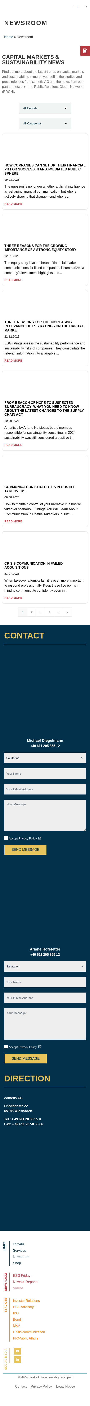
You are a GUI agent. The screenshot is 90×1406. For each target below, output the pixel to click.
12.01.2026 (11, 256)
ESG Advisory (23, 1307)
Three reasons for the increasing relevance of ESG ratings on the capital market (44, 326)
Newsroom (21, 1257)
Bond (17, 1319)
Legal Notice (65, 1386)
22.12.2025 (11, 336)
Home (8, 37)
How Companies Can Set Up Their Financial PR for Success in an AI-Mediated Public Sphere (45, 169)
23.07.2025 (11, 573)
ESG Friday (21, 1275)
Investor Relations (26, 1300)
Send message (25, 850)
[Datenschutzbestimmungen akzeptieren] (39, 838)
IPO (16, 1313)
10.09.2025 (11, 420)
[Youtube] (17, 1351)
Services (19, 1250)
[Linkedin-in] (17, 1359)
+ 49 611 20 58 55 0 (26, 1119)
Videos (18, 1288)
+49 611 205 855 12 (45, 746)
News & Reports (25, 1282)
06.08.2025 (11, 497)
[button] (75, 7)
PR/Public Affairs (25, 1338)
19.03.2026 (11, 179)
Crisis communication (29, 1332)
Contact (21, 1386)
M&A (16, 1326)
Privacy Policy (41, 1386)
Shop (17, 1263)
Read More (13, 203)
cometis (18, 1244)
